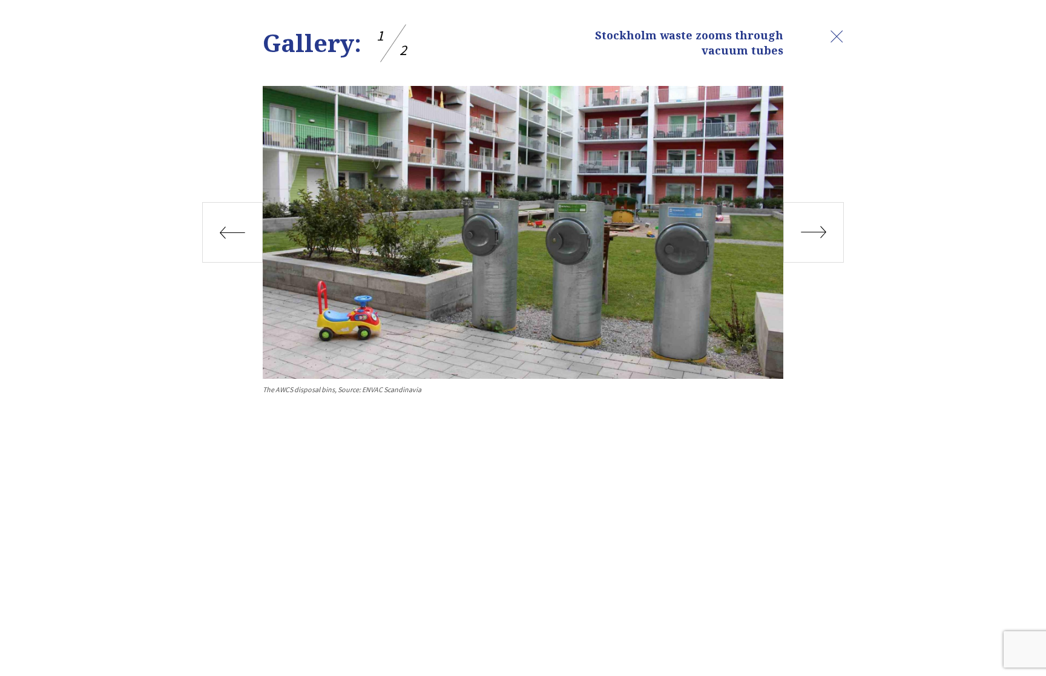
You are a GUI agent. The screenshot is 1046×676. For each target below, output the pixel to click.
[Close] (836, 36)
